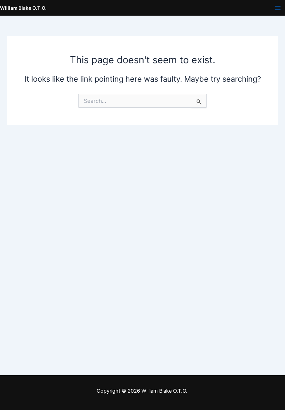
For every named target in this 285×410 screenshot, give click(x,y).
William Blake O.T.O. (23, 8)
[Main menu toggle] (277, 8)
